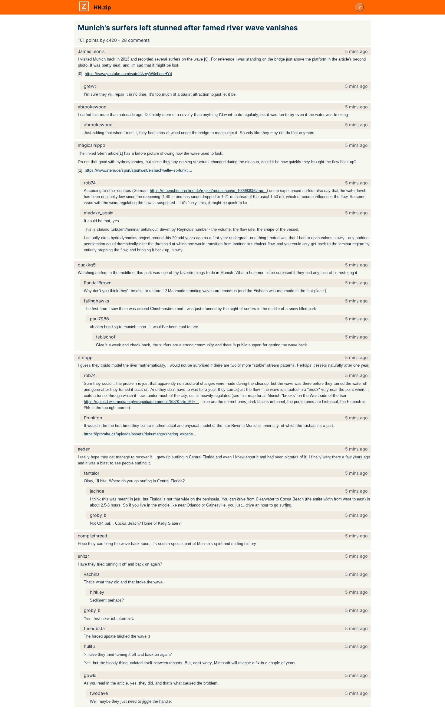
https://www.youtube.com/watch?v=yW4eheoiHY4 (128, 73)
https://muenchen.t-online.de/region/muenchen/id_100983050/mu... (208, 190)
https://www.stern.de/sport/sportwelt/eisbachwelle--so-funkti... (138, 170)
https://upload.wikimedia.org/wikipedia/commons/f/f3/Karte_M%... (141, 401)
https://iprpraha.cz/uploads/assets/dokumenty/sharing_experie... (140, 434)
